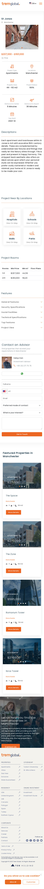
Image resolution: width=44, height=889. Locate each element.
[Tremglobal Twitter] (34, 840)
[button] (5, 391)
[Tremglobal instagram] (38, 840)
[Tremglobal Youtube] (41, 840)
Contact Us (10, 747)
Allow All (13, 882)
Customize (30, 882)
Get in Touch (22, 434)
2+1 (3, 278)
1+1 (3, 273)
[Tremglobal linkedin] (27, 840)
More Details (13, 512)
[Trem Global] (22, 755)
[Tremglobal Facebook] (30, 840)
